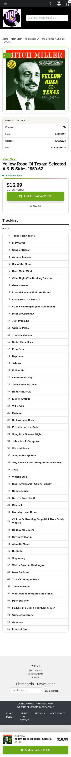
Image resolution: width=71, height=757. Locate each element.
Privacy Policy (10, 715)
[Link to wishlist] (50, 4)
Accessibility (58, 713)
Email (36, 677)
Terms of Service (24, 717)
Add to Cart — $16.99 (38, 196)
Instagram (36, 674)
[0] (67, 4)
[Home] (12, 17)
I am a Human (51, 691)
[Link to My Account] (59, 4)
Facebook (36, 671)
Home (5, 39)
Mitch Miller (16, 39)
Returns (40, 713)
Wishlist (37, 206)
